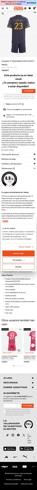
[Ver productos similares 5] (19, 365)
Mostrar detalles (25, 247)
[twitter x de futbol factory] (23, 435)
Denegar (18, 267)
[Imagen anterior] (2, 34)
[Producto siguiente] (33, 345)
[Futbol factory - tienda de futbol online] (18, 8)
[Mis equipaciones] (25, 8)
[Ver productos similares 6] (20, 365)
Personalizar (17, 260)
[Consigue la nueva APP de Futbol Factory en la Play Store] (27, 449)
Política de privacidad (11, 484)
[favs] (29, 8)
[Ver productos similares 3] (16, 365)
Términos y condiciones (13, 479)
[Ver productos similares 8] (23, 365)
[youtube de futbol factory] (29, 438)
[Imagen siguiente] (34, 34)
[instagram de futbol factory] (12, 435)
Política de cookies (27, 484)
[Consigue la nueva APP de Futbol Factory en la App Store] (9, 449)
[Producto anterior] (4, 345)
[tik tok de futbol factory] (7, 435)
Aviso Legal (27, 479)
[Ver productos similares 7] (22, 365)
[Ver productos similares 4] (17, 365)
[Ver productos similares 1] (13, 365)
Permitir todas (18, 253)
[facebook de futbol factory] (18, 435)
